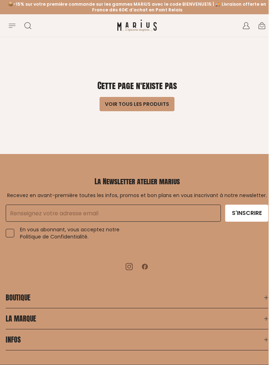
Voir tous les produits (137, 104)
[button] (137, 294)
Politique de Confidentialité (53, 236)
